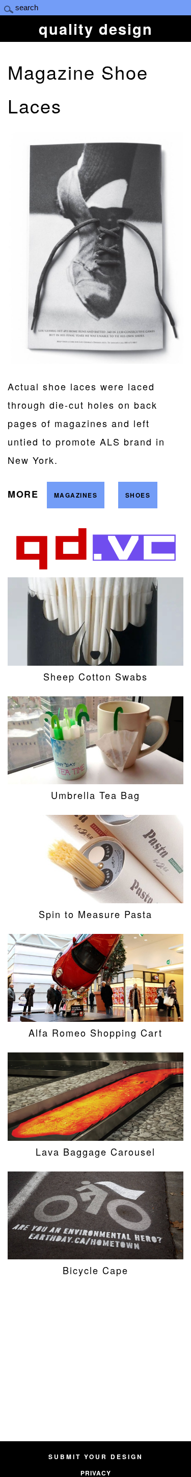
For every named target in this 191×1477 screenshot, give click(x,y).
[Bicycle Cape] (95, 1255)
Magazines (76, 495)
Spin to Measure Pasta (95, 914)
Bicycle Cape (95, 1270)
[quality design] (95, 569)
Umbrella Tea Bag (95, 795)
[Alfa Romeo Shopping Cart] (95, 1017)
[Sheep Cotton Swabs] (95, 661)
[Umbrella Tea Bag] (95, 780)
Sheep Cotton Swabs (95, 676)
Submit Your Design (95, 1456)
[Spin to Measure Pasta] (95, 899)
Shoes (138, 495)
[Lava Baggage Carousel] (95, 1136)
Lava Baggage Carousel (95, 1151)
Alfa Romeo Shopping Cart (95, 1032)
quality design (96, 28)
